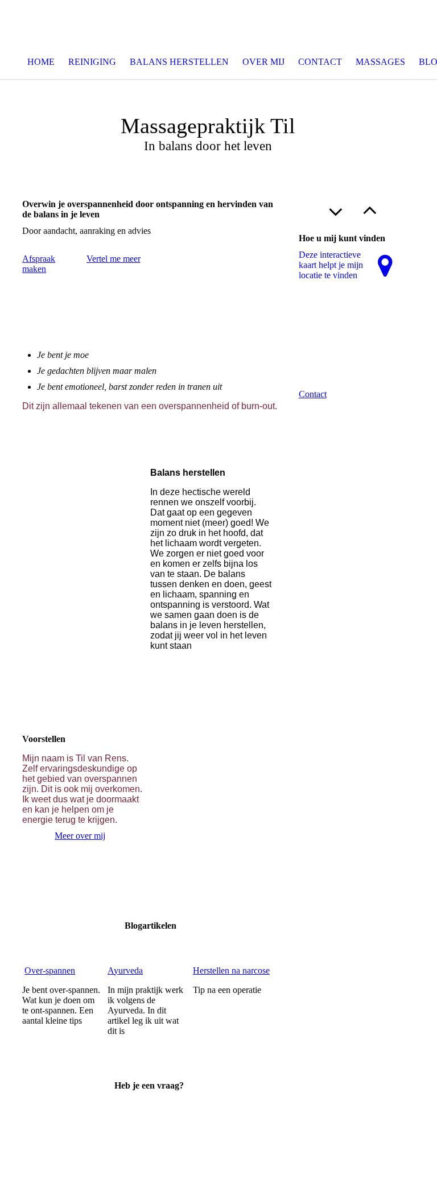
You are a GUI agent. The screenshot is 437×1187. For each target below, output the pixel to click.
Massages (380, 62)
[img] (218, 23)
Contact (320, 62)
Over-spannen (49, 970)
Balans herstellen (179, 62)
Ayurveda (125, 970)
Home (41, 62)
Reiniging (92, 62)
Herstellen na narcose (231, 970)
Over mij (263, 62)
